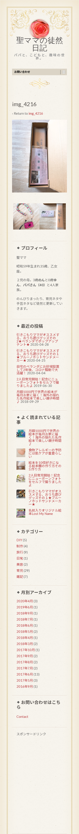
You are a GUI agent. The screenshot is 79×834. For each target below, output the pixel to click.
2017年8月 (24, 662)
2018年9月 (24, 613)
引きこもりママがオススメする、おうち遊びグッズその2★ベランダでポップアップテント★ (37, 339)
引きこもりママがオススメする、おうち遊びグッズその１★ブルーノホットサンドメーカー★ (37, 355)
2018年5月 (24, 631)
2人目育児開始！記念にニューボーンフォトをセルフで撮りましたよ (37, 382)
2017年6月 (24, 674)
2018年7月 (24, 619)
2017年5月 (24, 680)
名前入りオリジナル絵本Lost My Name (45, 512)
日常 (19, 558)
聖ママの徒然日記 (39, 45)
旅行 (19, 552)
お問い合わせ (22, 71)
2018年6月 (24, 625)
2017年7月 (24, 668)
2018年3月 (24, 644)
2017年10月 (25, 650)
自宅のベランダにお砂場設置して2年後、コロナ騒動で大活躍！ (37, 369)
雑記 (19, 577)
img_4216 (36, 113)
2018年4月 (24, 638)
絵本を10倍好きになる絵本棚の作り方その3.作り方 (45, 466)
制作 (19, 546)
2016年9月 (24, 686)
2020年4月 (24, 601)
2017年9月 (24, 656)
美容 (19, 564)
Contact (22, 716)
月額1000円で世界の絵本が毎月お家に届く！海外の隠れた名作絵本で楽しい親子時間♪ (37, 396)
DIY (19, 540)
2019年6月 (24, 607)
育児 (19, 570)
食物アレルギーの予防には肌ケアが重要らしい (45, 453)
